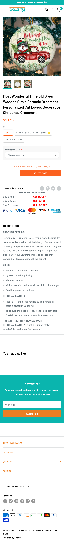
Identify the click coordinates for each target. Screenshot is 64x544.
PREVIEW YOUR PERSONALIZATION (32, 166)
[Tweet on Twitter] (53, 188)
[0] (58, 10)
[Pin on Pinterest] (48, 188)
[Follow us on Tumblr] (33, 501)
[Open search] (46, 9)
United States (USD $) (14, 486)
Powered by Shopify (12, 538)
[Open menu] (4, 10)
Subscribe (32, 413)
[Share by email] (59, 188)
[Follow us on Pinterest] (22, 501)
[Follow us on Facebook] (5, 501)
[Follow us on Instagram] (16, 501)
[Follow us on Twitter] (11, 501)
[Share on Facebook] (42, 188)
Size (5, 126)
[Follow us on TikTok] (28, 501)
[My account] (52, 9)
